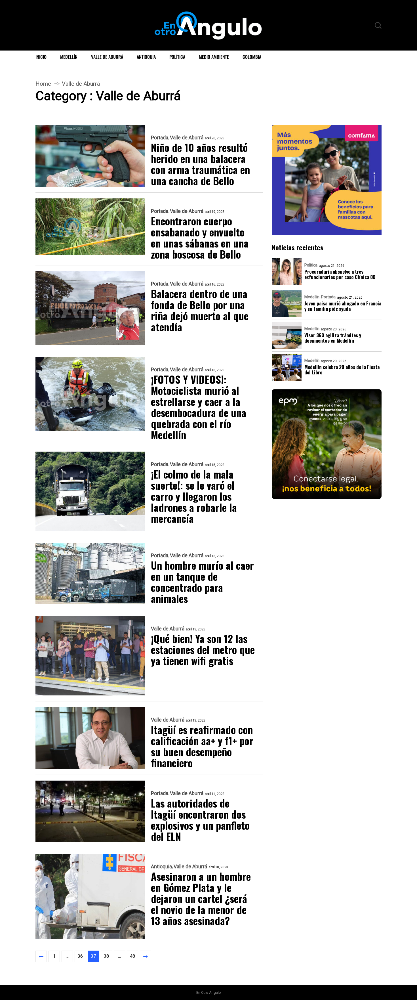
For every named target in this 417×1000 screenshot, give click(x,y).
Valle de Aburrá (107, 56)
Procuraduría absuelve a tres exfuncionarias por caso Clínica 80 (340, 274)
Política (177, 56)
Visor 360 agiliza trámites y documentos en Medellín (332, 337)
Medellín (68, 56)
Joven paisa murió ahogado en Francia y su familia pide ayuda (342, 305)
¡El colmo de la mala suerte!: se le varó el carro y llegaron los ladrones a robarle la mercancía (194, 496)
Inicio (41, 56)
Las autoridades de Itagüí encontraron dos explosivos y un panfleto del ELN (200, 819)
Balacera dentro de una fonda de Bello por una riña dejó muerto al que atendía (199, 310)
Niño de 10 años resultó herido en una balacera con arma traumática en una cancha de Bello (200, 164)
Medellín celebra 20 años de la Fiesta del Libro (342, 369)
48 (132, 956)
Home (43, 83)
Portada (159, 138)
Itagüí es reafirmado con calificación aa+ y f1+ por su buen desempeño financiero (202, 746)
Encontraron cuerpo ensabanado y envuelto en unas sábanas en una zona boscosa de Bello (199, 237)
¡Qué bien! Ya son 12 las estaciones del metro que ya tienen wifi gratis (203, 649)
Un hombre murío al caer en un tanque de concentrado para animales (202, 581)
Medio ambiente (214, 56)
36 (80, 956)
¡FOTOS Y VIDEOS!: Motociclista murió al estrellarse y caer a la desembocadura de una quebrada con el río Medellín (198, 407)
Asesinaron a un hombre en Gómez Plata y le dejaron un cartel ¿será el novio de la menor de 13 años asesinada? (201, 898)
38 (106, 956)
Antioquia (146, 56)
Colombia (252, 56)
